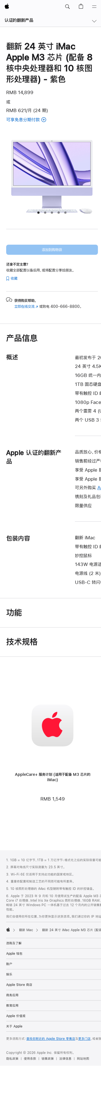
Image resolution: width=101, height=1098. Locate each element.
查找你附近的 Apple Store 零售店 (50, 1038)
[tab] (38, 213)
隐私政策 (12, 1058)
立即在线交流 (26, 306)
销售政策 (48, 1058)
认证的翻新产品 (18, 20)
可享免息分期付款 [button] (30, 120)
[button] (67, 6)
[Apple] (8, 929)
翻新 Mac (26, 930)
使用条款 (30, 1058)
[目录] (94, 6)
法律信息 (65, 1058)
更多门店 (84, 1038)
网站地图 (83, 1058)
